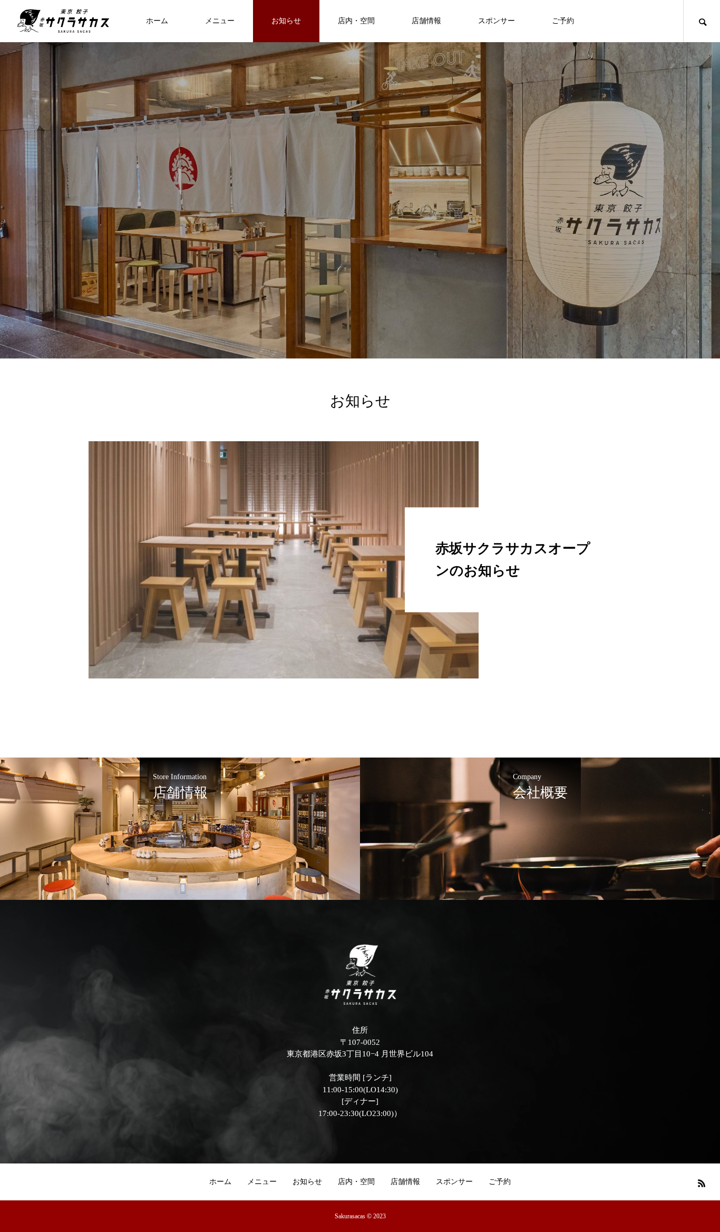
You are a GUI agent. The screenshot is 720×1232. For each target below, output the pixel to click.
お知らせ (286, 21)
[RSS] (701, 1183)
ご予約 (563, 21)
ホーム (157, 21)
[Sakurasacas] (63, 21)
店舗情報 (426, 21)
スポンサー (496, 21)
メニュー (220, 21)
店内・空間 (356, 21)
